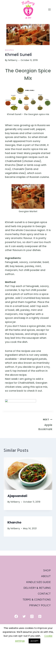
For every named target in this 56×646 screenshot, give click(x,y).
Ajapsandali (17, 496)
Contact (44, 593)
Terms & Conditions (37, 599)
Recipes (9, 50)
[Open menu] (49, 9)
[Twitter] (24, 616)
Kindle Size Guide (38, 582)
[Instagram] (31, 616)
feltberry (12, 60)
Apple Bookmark (45, 424)
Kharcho (14, 522)
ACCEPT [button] (34, 640)
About (46, 576)
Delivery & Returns (37, 587)
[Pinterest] (39, 616)
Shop (47, 570)
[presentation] (28, 473)
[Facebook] (16, 616)
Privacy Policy (40, 605)
